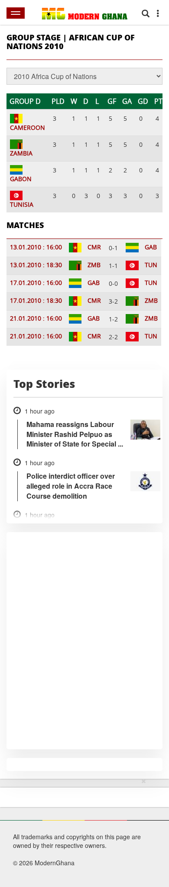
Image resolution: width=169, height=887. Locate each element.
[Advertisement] (81, 831)
